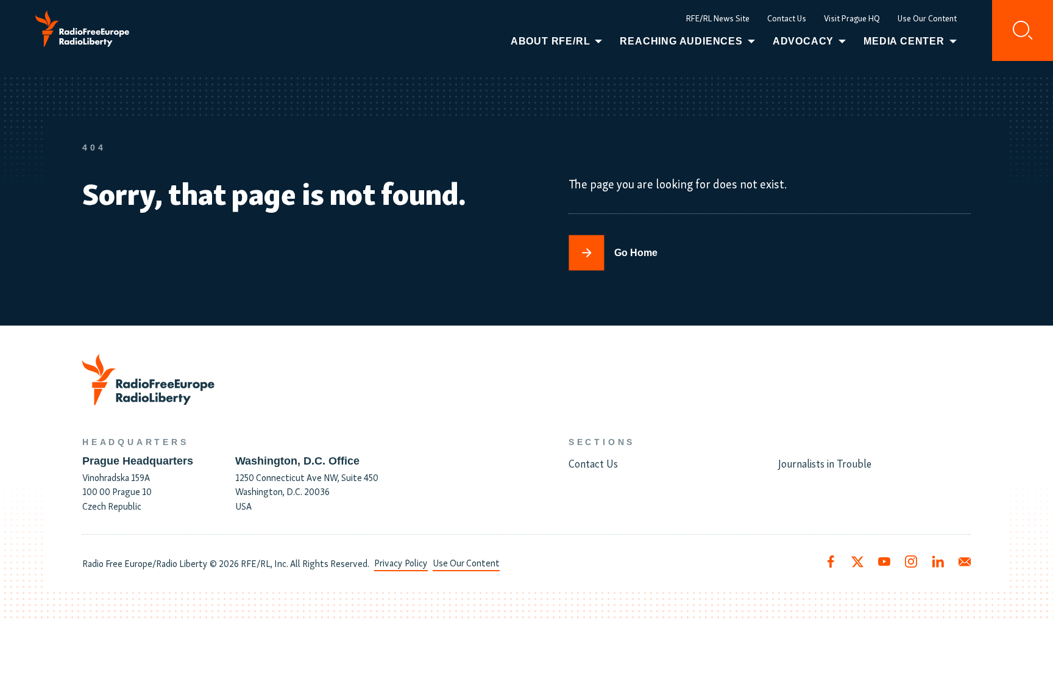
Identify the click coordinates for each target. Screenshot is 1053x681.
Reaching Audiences (681, 41)
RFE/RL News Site (718, 18)
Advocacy (803, 41)
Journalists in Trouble (824, 463)
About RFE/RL (550, 41)
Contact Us (786, 18)
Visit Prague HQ (852, 18)
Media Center (904, 41)
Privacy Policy (401, 562)
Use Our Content (927, 18)
